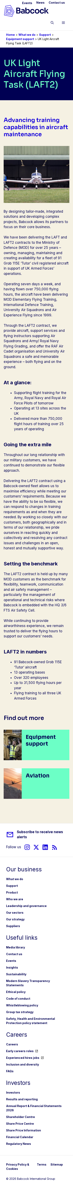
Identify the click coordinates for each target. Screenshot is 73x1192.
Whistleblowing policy (22, 1005)
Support (45, 34)
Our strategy (15, 919)
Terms (41, 1164)
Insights (12, 967)
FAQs (10, 1071)
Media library (15, 947)
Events (27, 3)
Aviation (37, 775)
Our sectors (15, 912)
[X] (36, 847)
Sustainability (16, 974)
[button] (52, 23)
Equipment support (20, 39)
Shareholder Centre (20, 1117)
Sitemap (56, 1164)
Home (10, 34)
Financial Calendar (19, 1137)
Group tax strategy (19, 1012)
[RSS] (54, 847)
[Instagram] (27, 847)
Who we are (14, 899)
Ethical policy (16, 992)
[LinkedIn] (45, 847)
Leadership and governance (26, 906)
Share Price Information (23, 1130)
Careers (12, 1044)
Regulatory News (18, 1143)
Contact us (57, 2)
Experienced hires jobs (22, 1057)
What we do (26, 34)
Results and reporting (22, 1099)
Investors (13, 1092)
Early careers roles (20, 1051)
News (40, 2)
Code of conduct (18, 998)
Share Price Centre (20, 1123)
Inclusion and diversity (22, 1064)
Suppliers (13, 926)
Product (12, 892)
